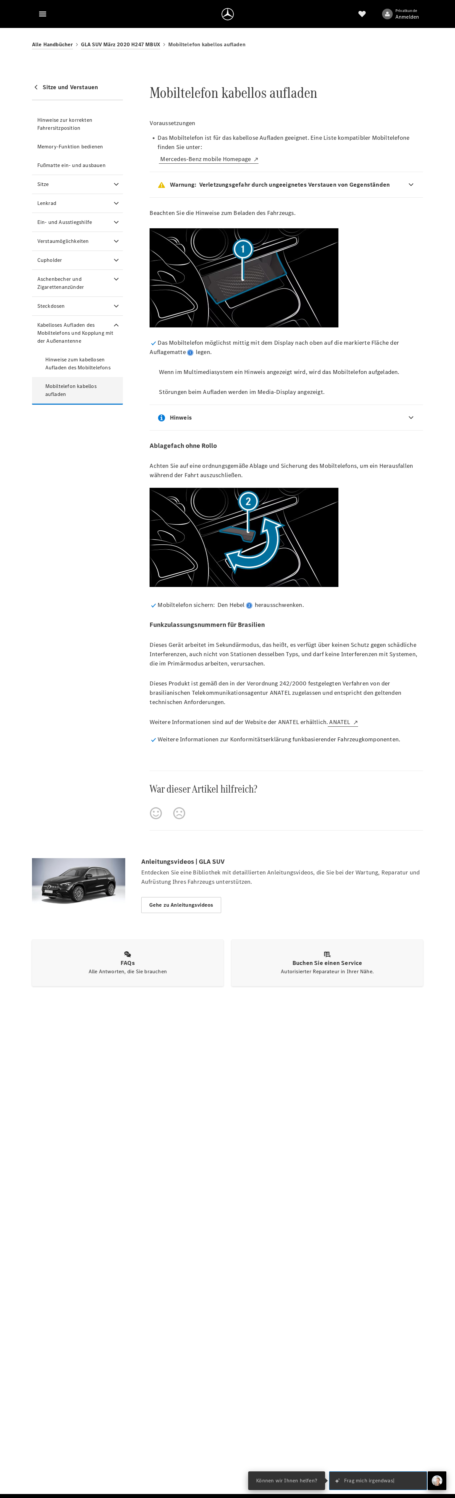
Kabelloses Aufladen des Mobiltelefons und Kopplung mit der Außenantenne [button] (75, 332)
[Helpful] (156, 813)
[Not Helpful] (179, 813)
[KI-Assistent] (437, 1480)
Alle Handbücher (52, 44)
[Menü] (42, 14)
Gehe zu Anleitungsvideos (181, 904)
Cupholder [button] (49, 260)
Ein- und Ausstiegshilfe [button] (64, 222)
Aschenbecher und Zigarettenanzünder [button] (60, 283)
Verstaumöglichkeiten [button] (63, 241)
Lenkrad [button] (46, 203)
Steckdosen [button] (51, 305)
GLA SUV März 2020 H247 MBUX (120, 44)
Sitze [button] (43, 184)
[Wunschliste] (362, 14)
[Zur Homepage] (227, 14)
